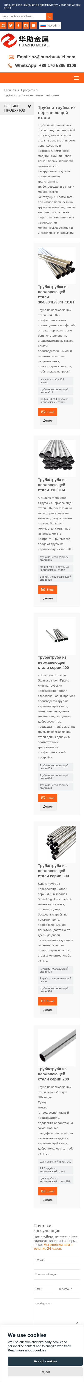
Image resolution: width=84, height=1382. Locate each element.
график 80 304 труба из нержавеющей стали (54, 401)
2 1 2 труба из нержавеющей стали (52, 1170)
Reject (45, 1372)
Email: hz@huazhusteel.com (46, 56)
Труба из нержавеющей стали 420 (54, 787)
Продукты (28, 90)
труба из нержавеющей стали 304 (54, 970)
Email (47, 411)
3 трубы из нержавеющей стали (55, 980)
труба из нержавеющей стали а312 (54, 391)
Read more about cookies (27, 1350)
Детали (48, 420)
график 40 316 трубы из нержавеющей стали (54, 568)
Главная (10, 90)
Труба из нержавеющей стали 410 (54, 777)
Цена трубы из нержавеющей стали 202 (55, 1180)
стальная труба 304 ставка (52, 381)
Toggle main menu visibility (76, 78)
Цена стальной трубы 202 (56, 1161)
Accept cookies (45, 1361)
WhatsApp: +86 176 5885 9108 (45, 65)
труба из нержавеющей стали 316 (54, 559)
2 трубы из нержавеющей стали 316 (55, 578)
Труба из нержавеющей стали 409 (54, 767)
